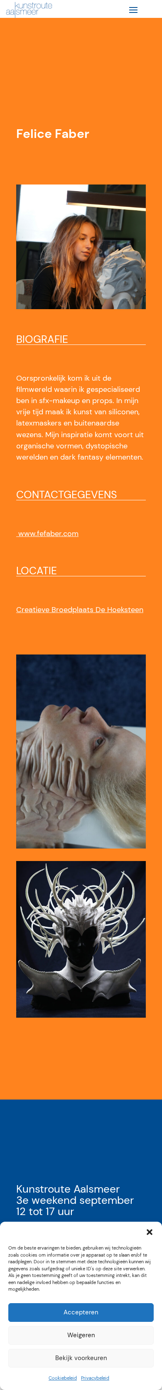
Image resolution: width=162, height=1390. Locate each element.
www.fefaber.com (47, 534)
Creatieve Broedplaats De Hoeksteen (79, 610)
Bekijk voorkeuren (81, 1358)
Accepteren (81, 1312)
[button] (149, 1232)
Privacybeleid (95, 1378)
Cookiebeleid (63, 1378)
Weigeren (81, 1335)
